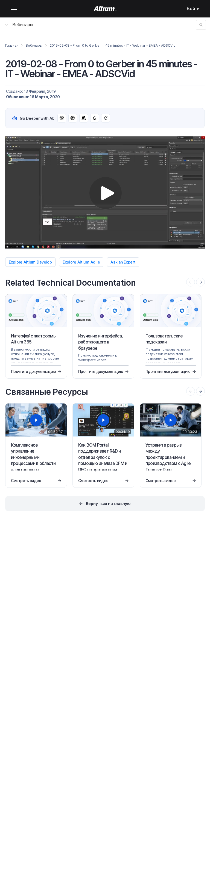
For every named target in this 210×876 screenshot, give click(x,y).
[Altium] (105, 8)
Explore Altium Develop (30, 262)
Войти (193, 8)
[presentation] (200, 282)
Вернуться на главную (108, 503)
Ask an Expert (122, 262)
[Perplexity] (72, 118)
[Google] (94, 118)
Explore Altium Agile (81, 262)
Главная (11, 45)
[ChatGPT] (61, 118)
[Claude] (83, 118)
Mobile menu (14, 8)
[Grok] (105, 118)
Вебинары (22, 24)
